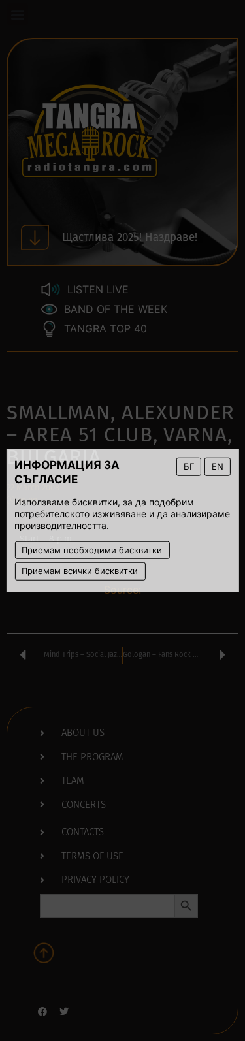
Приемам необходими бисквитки (92, 549)
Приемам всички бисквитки (80, 571)
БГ (189, 466)
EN (217, 466)
